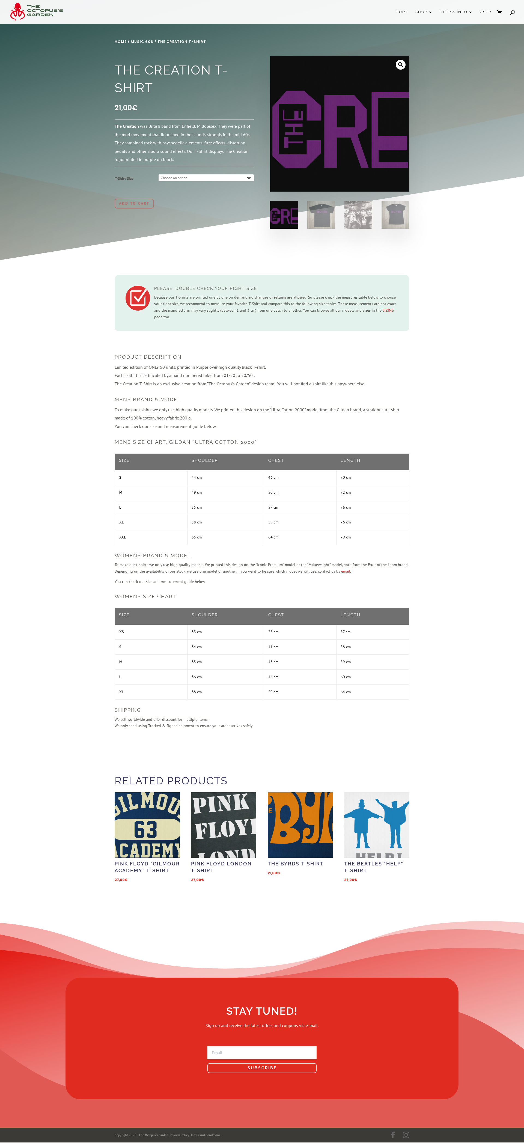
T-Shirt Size (124, 178)
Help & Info (454, 12)
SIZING (388, 310)
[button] (401, 65)
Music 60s (142, 41)
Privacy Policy (179, 1135)
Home (402, 12)
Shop (421, 12)
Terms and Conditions (205, 1135)
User (485, 12)
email (345, 571)
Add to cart (134, 203)
